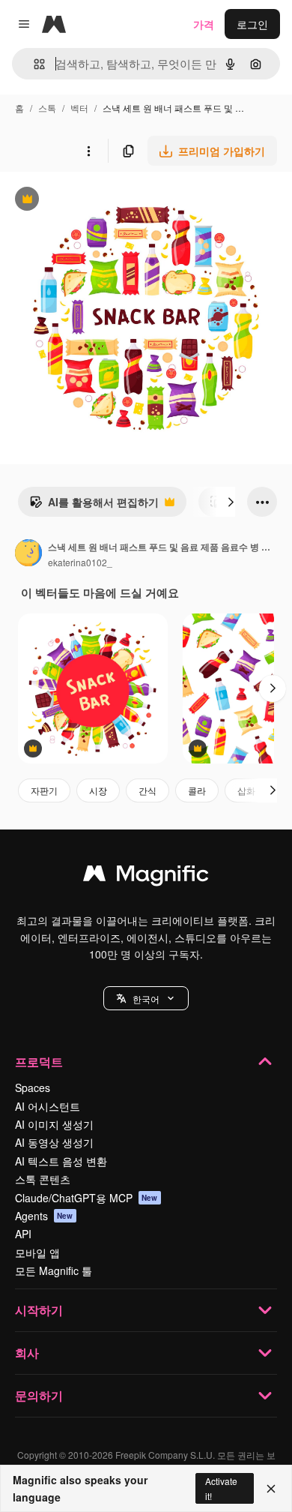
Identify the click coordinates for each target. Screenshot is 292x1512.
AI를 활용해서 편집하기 (94, 505)
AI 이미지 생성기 (54, 1124)
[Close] (271, 1489)
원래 (86, 200)
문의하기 (39, 1395)
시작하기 (39, 1309)
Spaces (32, 1087)
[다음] (230, 502)
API (23, 1233)
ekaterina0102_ (80, 562)
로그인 (252, 24)
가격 (203, 24)
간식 (147, 790)
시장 (98, 790)
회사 (27, 1352)
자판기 (44, 790)
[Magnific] (146, 877)
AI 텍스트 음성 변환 (61, 1161)
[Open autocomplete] (33, 64)
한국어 (146, 998)
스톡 (47, 107)
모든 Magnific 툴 (53, 1270)
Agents (44, 1215)
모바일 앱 (37, 1252)
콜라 (197, 790)
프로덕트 (39, 1061)
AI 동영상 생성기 (54, 1142)
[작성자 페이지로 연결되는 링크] (28, 554)
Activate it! (221, 1488)
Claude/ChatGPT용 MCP (86, 1197)
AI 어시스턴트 (47, 1106)
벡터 (79, 107)
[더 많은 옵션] (88, 151)
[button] (146, 998)
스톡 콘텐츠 (42, 1179)
